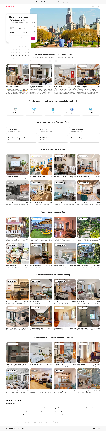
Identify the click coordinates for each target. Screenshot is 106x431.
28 (25, 55)
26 (19, 55)
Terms (22, 428)
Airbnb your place (94, 6)
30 (11, 58)
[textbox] (15, 34)
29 (28, 55)
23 (11, 55)
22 (28, 52)
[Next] (56, 61)
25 (16, 55)
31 (13, 58)
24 (14, 55)
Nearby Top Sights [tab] (10, 403)
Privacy (18, 428)
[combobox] (21, 29)
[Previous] (50, 61)
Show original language (64, 2)
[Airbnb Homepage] (10, 6)
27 (22, 55)
